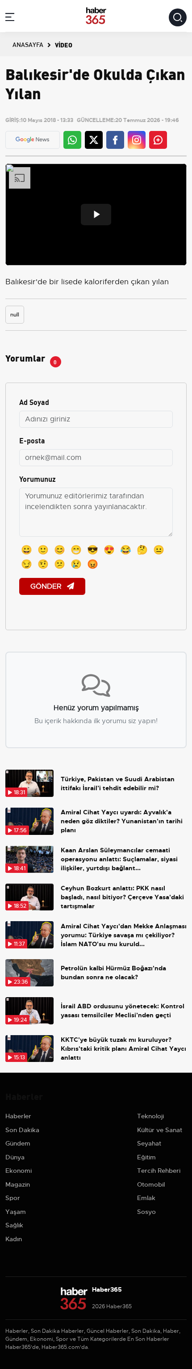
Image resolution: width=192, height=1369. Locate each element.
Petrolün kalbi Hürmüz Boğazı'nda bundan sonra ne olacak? (113, 972)
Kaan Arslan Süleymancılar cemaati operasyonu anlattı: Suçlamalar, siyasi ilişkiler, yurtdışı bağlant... (119, 859)
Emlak (146, 1198)
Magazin (17, 1184)
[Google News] (32, 140)
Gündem (17, 1143)
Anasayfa (28, 44)
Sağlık (14, 1225)
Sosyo (146, 1212)
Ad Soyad (34, 401)
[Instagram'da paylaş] (136, 139)
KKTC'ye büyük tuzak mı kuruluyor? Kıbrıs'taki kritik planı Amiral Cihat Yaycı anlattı (123, 1049)
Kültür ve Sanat (159, 1130)
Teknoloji (150, 1116)
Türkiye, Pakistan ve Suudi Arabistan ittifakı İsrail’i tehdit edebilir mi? (118, 783)
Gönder (46, 586)
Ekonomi (18, 1171)
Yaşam (15, 1212)
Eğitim (146, 1157)
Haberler (18, 1116)
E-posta (32, 440)
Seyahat (149, 1143)
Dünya (15, 1157)
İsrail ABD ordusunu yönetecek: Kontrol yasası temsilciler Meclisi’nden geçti (122, 1010)
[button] (9, 18)
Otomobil (151, 1184)
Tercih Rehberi (158, 1171)
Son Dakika (22, 1130)
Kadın (13, 1239)
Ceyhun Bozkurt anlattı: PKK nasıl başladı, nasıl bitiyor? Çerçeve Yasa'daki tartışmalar (122, 897)
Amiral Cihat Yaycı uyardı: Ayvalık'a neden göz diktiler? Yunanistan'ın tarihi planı (122, 821)
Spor (12, 1198)
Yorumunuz (37, 478)
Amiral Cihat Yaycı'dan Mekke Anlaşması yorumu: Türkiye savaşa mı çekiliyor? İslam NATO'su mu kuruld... (124, 935)
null (14, 314)
